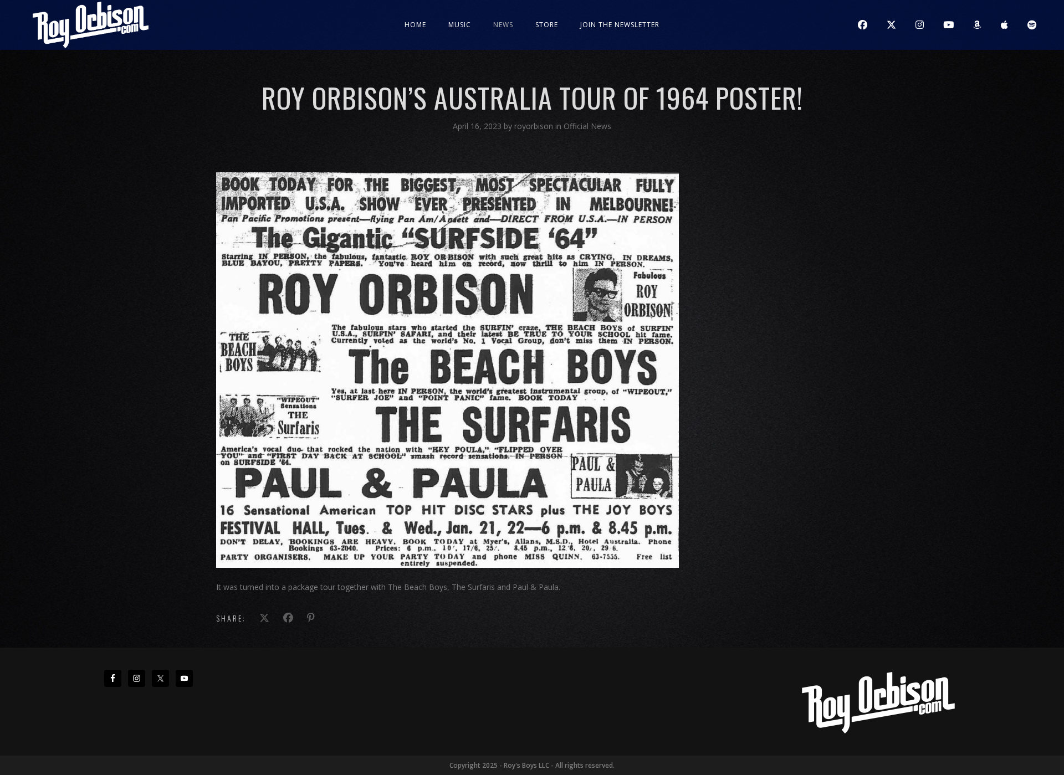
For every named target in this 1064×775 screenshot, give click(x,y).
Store (546, 24)
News (503, 24)
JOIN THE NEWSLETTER (619, 24)
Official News (587, 126)
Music (459, 24)
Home (415, 24)
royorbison (534, 126)
